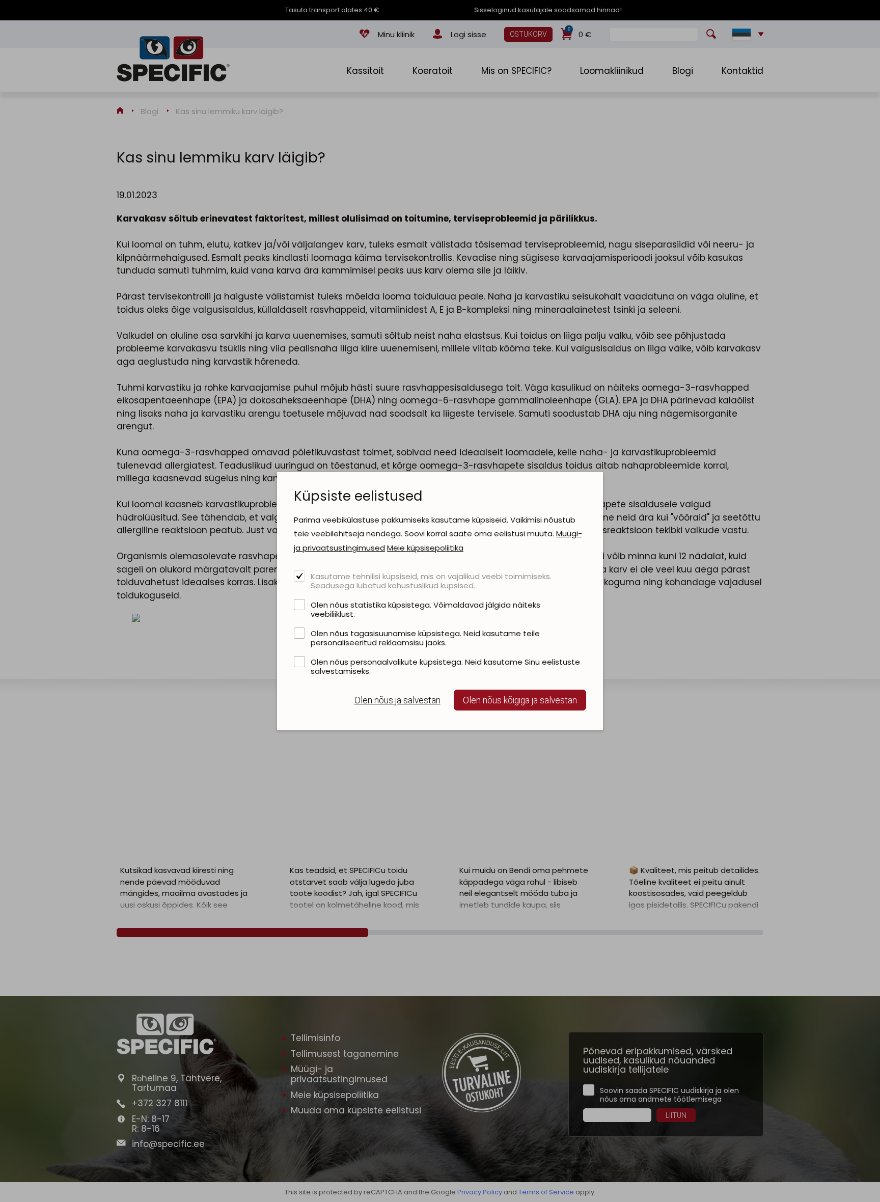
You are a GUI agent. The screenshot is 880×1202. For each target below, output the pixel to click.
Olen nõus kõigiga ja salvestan (520, 700)
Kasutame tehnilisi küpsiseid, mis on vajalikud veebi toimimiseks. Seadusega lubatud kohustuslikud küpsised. (431, 580)
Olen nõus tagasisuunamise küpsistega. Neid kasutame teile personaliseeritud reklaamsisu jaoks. (425, 637)
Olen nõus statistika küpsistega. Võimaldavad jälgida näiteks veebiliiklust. (425, 609)
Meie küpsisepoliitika (425, 547)
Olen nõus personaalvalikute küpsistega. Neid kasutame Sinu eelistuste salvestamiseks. (445, 666)
